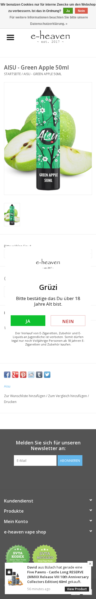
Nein (68, 321)
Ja (28, 321)
